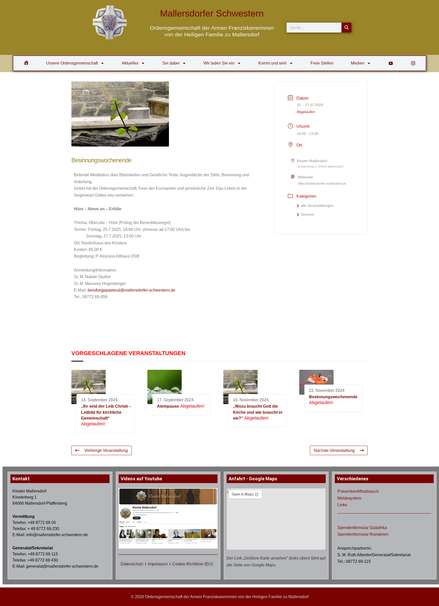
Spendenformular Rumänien (362, 534)
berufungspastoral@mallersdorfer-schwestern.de (131, 290)
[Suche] (346, 28)
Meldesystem (349, 498)
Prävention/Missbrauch (358, 491)
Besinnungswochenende (333, 397)
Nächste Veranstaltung (334, 450)
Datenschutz (132, 564)
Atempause (168, 406)
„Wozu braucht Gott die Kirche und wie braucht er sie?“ (258, 412)
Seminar (307, 214)
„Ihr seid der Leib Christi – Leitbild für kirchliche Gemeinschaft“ (106, 412)
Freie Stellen (322, 63)
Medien (357, 63)
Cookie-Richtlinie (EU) (192, 564)
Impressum (158, 564)
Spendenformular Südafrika (362, 527)
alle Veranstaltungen (317, 205)
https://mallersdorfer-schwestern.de (322, 183)
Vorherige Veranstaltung (106, 450)
